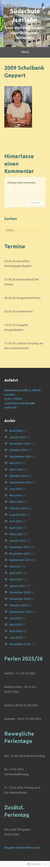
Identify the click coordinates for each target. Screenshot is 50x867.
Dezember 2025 (19, 443)
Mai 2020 (15, 624)
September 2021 (20, 560)
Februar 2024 (18, 508)
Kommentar (35, 202)
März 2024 (16, 501)
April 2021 (16, 572)
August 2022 (17, 514)
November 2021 (20, 553)
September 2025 (20, 456)
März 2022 (16, 534)
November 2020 (20, 598)
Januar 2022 (17, 540)
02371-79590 (13, 398)
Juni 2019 (15, 637)
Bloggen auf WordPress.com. (22, 847)
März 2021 (16, 579)
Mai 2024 (15, 495)
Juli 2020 (15, 618)
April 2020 (16, 631)
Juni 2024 (15, 488)
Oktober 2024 (18, 475)
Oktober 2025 (18, 450)
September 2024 (20, 482)
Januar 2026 (17, 437)
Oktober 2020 (18, 605)
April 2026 (16, 430)
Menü (25, 52)
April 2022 (16, 527)
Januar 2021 (17, 585)
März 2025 (16, 469)
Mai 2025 (15, 463)
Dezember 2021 (19, 547)
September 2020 (20, 611)
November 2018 (20, 644)
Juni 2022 (15, 521)
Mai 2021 (15, 566)
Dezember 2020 (19, 592)
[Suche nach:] (25, 230)
